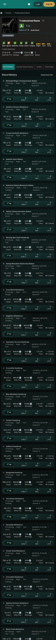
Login (38, 4)
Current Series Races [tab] (24, 67)
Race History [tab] (8, 67)
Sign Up (49, 4)
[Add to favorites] (43, 21)
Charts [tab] (39, 67)
